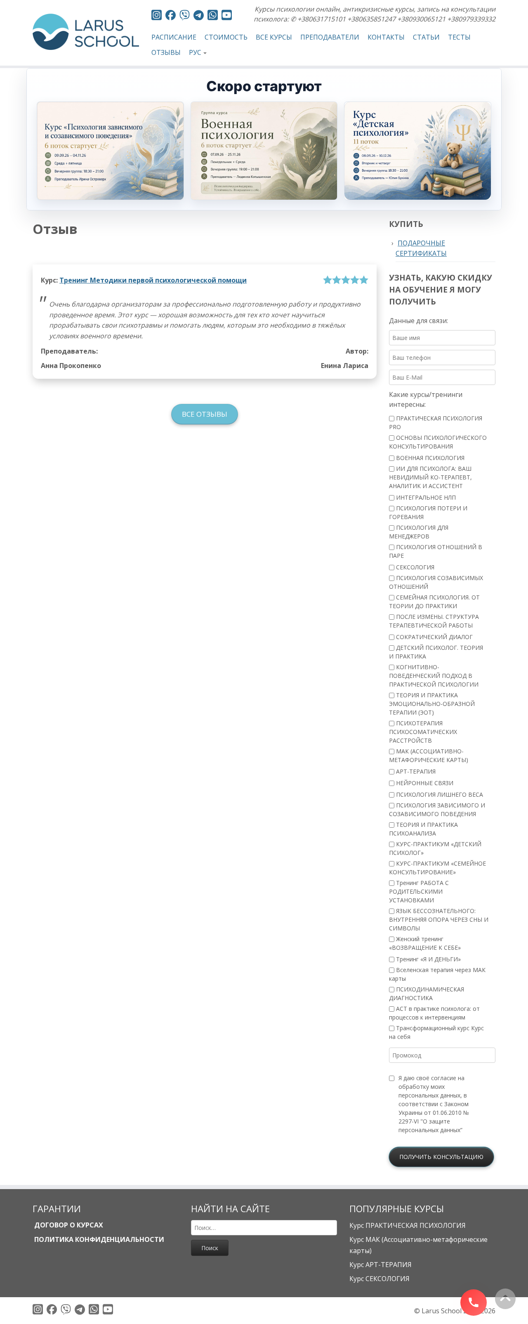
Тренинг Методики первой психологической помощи (153, 280)
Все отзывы (204, 414)
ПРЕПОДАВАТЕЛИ (329, 37)
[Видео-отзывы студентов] (227, 16)
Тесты (459, 37)
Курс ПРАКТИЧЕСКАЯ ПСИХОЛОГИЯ (407, 1225)
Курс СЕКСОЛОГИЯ (379, 1278)
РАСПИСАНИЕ (173, 37)
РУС (195, 52)
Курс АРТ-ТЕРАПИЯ (380, 1264)
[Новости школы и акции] (198, 16)
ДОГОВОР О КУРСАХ (68, 1225)
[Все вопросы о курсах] (184, 16)
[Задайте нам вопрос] (212, 16)
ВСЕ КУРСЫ (274, 37)
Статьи (426, 37)
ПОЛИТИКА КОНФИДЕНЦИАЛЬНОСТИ (98, 1239)
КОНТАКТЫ (386, 37)
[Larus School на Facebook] (170, 16)
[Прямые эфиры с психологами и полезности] (156, 16)
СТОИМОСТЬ (226, 37)
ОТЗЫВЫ (166, 52)
